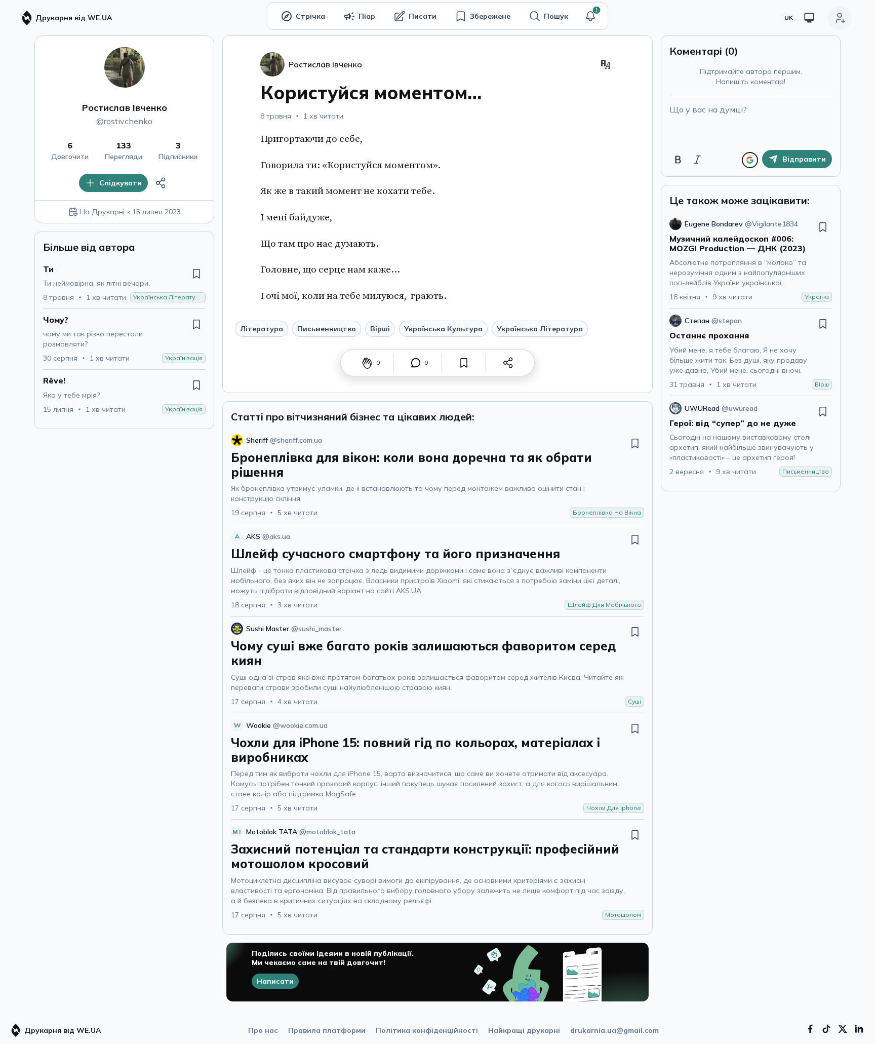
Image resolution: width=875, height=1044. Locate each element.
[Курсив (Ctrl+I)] (697, 159)
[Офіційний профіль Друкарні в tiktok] (826, 1029)
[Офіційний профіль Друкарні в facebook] (810, 1029)
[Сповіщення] (590, 16)
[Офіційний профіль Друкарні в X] (843, 1029)
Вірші (380, 328)
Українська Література (540, 328)
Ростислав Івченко (124, 107)
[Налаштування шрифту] (605, 64)
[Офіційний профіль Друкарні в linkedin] (859, 1029)
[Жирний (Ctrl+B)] (678, 159)
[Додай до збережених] (196, 273)
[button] (590, 16)
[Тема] (809, 18)
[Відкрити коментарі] (415, 362)
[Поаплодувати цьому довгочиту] (367, 363)
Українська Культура (443, 328)
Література (261, 328)
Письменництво (326, 328)
